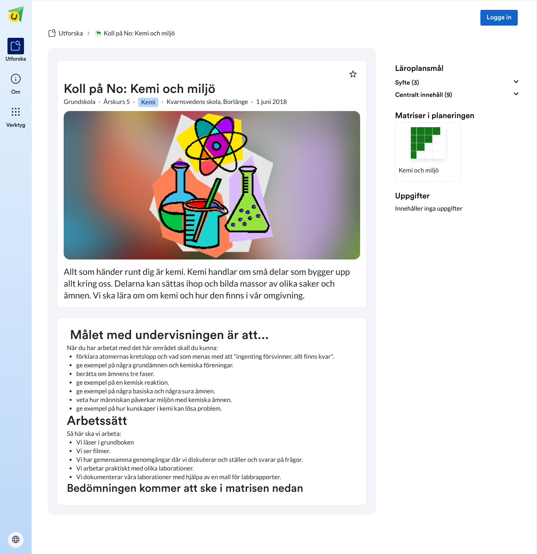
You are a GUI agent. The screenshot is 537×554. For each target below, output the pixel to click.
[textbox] (211, 411)
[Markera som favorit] (353, 74)
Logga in (499, 18)
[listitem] (16, 50)
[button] (428, 152)
